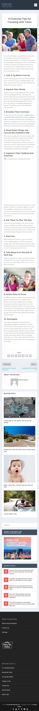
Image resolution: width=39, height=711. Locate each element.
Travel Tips (5, 685)
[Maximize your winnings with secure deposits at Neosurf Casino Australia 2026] (6, 587)
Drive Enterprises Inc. (13, 704)
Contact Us (5, 628)
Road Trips (5, 694)
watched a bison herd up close (14, 117)
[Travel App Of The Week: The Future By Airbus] (19, 407)
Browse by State (7, 672)
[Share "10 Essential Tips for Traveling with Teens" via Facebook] (8, 356)
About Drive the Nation (9, 623)
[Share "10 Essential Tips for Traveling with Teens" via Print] (30, 356)
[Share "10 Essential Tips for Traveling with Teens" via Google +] (16, 356)
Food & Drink (6, 690)
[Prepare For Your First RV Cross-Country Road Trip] (19, 436)
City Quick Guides (7, 677)
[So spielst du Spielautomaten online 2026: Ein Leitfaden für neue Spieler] (6, 580)
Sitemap (4, 632)
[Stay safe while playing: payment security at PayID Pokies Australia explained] (6, 595)
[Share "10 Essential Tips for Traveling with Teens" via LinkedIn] (23, 356)
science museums (24, 103)
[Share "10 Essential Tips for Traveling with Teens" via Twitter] (12, 356)
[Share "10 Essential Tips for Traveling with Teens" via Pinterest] (19, 356)
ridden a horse (29, 115)
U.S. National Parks (8, 668)
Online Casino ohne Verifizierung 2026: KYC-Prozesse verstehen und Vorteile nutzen (21, 571)
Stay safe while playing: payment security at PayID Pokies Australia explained (20, 595)
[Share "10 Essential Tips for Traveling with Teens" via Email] (27, 356)
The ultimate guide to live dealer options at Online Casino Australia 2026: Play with (22, 603)
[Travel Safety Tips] (19, 500)
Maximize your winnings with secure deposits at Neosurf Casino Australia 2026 (21, 587)
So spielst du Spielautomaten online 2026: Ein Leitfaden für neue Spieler (20, 579)
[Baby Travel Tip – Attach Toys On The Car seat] (19, 468)
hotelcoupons (23, 380)
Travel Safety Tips (10, 514)
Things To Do (6, 681)
